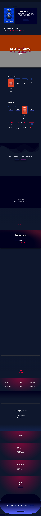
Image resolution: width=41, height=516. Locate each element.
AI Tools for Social (20, 370)
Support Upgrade (11, 30)
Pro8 (11, 6)
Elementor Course (20, 222)
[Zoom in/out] (1, 514)
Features (15, 186)
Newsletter (6, 186)
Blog (34, 186)
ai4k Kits (25, 186)
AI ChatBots (20, 368)
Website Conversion (20, 366)
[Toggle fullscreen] (4, 514)
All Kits (20, 397)
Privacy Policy (23, 242)
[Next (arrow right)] (4, 515)
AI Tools (15, 1)
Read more (11, 91)
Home (5, 6)
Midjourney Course (20, 220)
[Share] (7, 514)
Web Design (7, 1)
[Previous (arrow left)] (1, 515)
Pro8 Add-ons (22, 30)
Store (11, 1)
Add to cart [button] (10, 127)
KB (18, 1)
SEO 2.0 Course (20, 224)
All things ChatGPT (20, 372)
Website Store (8, 6)
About (21, 1)
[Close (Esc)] (9, 514)
